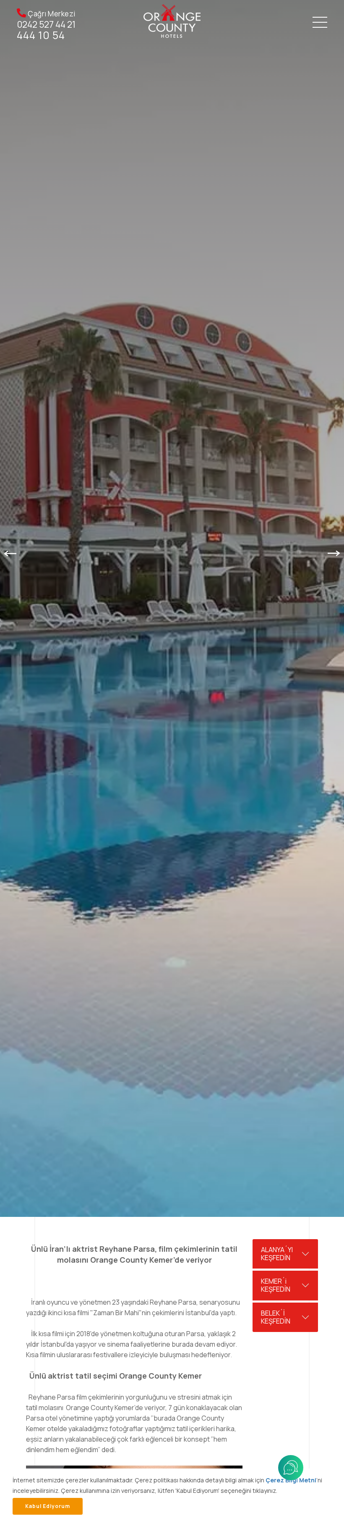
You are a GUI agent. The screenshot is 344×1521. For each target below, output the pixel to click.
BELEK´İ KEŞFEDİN (275, 1317)
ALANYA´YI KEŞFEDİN (277, 1253)
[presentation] (10, 553)
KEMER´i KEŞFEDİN (275, 1285)
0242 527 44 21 (46, 24)
